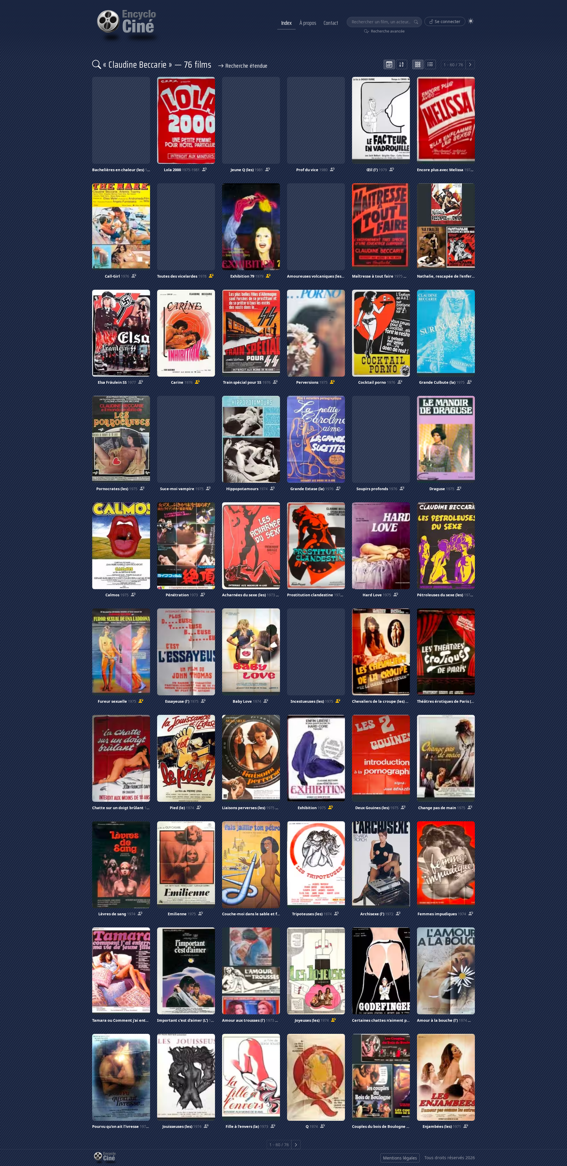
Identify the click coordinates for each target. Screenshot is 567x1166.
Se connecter (447, 21)
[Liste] (430, 64)
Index (286, 22)
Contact (331, 22)
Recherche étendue (246, 65)
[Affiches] (417, 64)
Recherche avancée (387, 31)
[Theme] (471, 21)
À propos (307, 22)
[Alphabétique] (401, 64)
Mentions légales (400, 1158)
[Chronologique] (389, 64)
